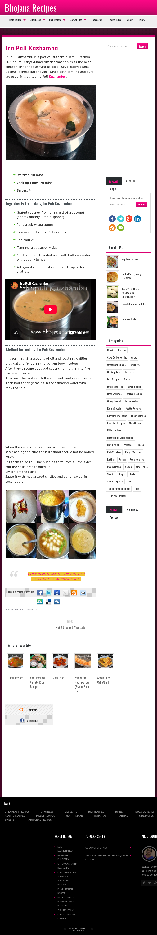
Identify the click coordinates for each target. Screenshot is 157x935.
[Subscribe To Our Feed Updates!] (74, 592)
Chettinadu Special (116, 365)
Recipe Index (115, 20)
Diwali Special (134, 386)
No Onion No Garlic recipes (120, 437)
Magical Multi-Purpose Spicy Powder (65, 901)
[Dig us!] (57, 601)
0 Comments (31, 710)
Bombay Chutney (130, 319)
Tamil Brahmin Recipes (118, 488)
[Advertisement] (34, 419)
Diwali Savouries (115, 386)
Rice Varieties (114, 467)
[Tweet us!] (48, 592)
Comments (32, 721)
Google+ (113, 189)
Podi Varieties (114, 452)
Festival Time (76, 20)
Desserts (129, 372)
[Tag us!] (48, 601)
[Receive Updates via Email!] (65, 592)
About (130, 20)
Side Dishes (35, 20)
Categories (97, 20)
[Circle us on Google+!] (57, 592)
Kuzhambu (57, 76)
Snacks (110, 474)
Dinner (127, 379)
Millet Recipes (114, 430)
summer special (115, 481)
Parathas (127, 445)
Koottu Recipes (133, 408)
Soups (122, 474)
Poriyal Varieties (133, 452)
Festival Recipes (134, 394)
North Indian (113, 445)
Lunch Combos (138, 416)
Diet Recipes (113, 379)
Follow (142, 20)
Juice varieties (132, 401)
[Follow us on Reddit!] (83, 592)
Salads (128, 467)
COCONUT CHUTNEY (108, 848)
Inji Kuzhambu (65, 910)
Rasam (122, 459)
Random (114, 509)
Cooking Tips (113, 372)
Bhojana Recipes (31, 7)
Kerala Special (114, 408)
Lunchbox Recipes (116, 423)
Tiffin (136, 488)
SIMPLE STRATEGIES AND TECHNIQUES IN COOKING (108, 857)
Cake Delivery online (117, 357)
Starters (133, 474)
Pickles (140, 445)
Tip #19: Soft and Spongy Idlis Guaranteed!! (130, 293)
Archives (114, 517)
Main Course (15, 20)
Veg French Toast (130, 259)
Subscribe (114, 181)
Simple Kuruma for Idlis (134, 304)
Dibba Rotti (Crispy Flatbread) (131, 276)
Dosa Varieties (114, 394)
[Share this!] (39, 592)
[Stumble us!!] (39, 601)
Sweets (131, 481)
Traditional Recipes (116, 496)
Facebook (130, 181)
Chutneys (135, 365)
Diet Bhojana (55, 20)
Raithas (111, 459)
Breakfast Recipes (116, 350)
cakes (134, 357)
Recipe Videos (137, 459)
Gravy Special (114, 401)
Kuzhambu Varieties (117, 416)
